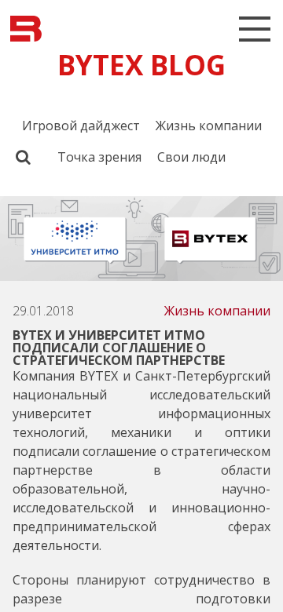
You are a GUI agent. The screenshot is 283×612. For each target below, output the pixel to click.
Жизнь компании (209, 125)
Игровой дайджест (81, 125)
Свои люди (191, 157)
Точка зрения (99, 157)
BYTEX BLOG (141, 64)
